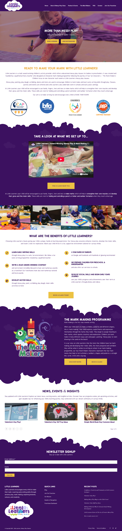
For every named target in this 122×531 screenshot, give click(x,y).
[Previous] (1, 36)
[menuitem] (46, 5)
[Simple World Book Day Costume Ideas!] (100, 411)
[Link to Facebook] (110, 528)
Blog (46, 490)
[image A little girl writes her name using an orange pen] (45, 217)
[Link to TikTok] (115, 528)
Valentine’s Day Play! (13, 422)
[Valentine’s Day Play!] (21, 411)
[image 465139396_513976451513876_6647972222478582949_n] (107, 217)
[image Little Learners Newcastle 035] (76, 217)
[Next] (120, 36)
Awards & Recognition (51, 500)
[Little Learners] (13, 5)
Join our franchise (68, 41)
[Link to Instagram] (113, 528)
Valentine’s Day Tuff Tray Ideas (56, 422)
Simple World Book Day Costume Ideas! (99, 422)
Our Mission (48, 496)
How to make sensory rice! (91, 516)
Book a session (52, 41)
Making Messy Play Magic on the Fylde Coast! (96, 499)
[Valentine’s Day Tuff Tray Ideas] (61, 411)
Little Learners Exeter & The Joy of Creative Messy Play (99, 512)
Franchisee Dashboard (51, 503)
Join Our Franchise (50, 493)
